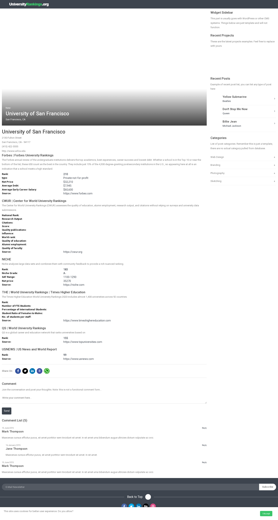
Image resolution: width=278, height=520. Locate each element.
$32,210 (68, 182)
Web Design (217, 157)
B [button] (39, 371)
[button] (18, 371)
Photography (217, 173)
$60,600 (68, 189)
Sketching (215, 181)
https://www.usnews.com (78, 359)
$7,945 (67, 185)
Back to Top (135, 497)
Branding (215, 165)
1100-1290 (69, 277)
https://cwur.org (72, 252)
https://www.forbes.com (77, 193)
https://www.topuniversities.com (82, 342)
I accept (266, 513)
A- (64, 273)
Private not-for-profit (75, 178)
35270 (67, 281)
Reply (204, 428)
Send (6, 410)
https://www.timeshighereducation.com (87, 320)
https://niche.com (73, 284)
